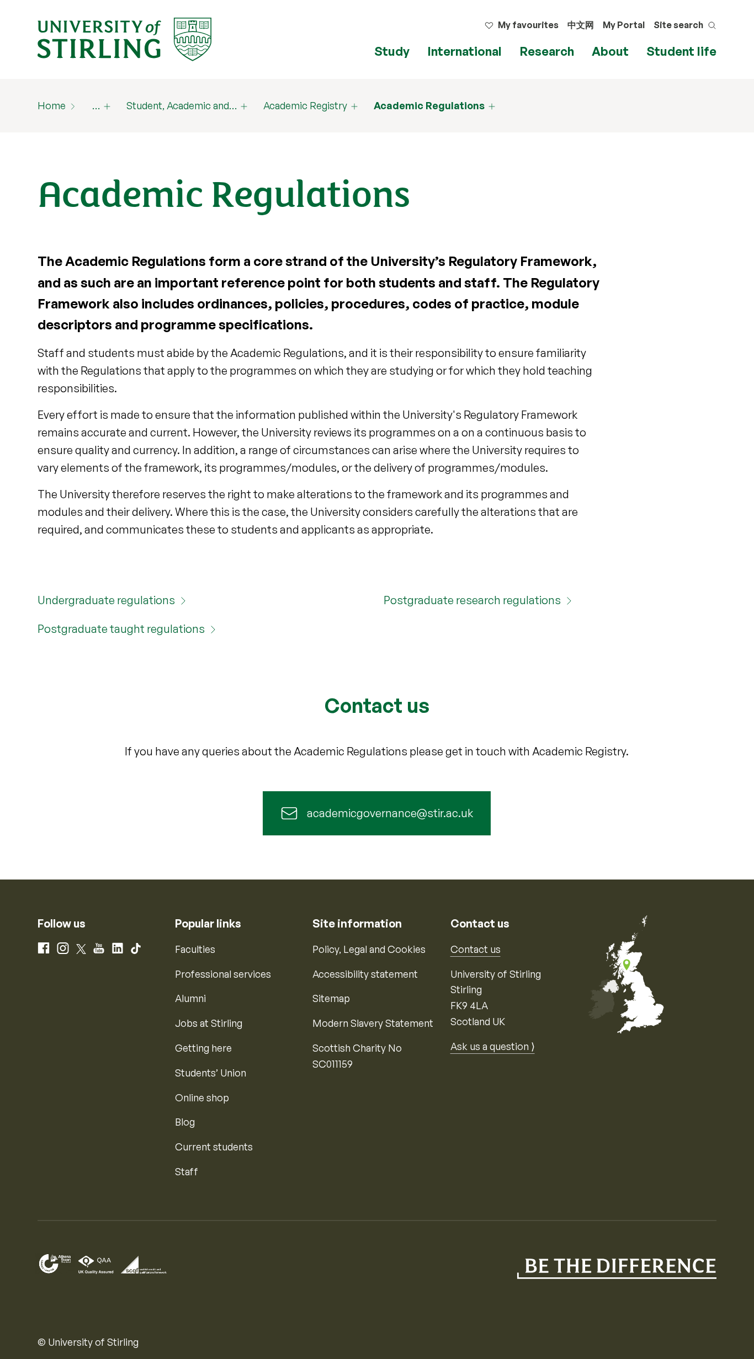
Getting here (203, 1048)
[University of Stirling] (124, 38)
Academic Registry (305, 105)
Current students (214, 1147)
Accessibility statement (365, 974)
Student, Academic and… (181, 105)
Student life (681, 51)
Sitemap (331, 998)
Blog (185, 1122)
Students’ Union (210, 1073)
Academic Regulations (429, 105)
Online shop (202, 1097)
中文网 (580, 24)
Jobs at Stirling (208, 1023)
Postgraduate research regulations (472, 600)
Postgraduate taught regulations (121, 629)
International (464, 51)
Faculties (195, 949)
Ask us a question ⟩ (492, 1046)
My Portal (624, 24)
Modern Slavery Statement (372, 1023)
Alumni (190, 998)
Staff (186, 1171)
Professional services (223, 974)
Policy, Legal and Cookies (369, 949)
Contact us (475, 949)
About (610, 51)
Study (392, 51)
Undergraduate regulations (106, 600)
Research (546, 51)
